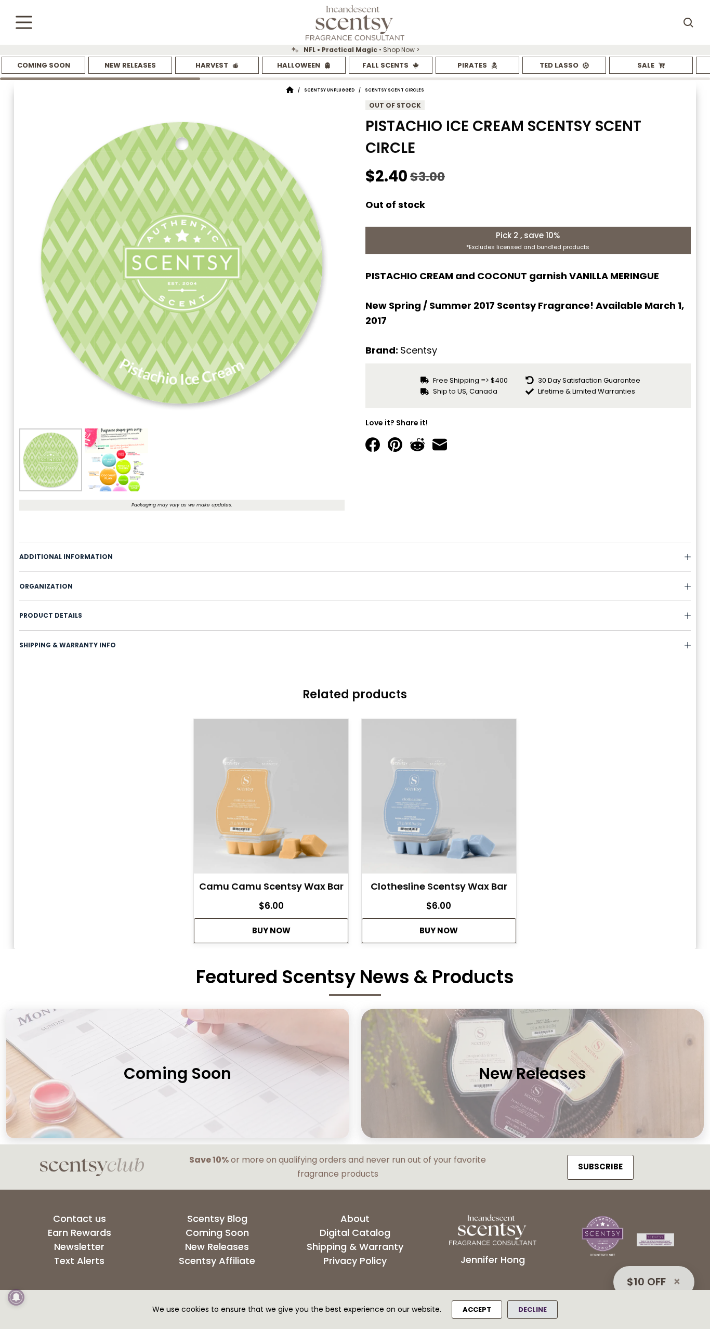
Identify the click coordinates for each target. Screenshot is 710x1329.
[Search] (688, 22)
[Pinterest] (395, 444)
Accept (477, 1309)
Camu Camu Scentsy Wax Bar (271, 886)
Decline (532, 1309)
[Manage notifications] (16, 1297)
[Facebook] (372, 444)
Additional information (66, 556)
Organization (46, 586)
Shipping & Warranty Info (67, 645)
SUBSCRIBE (600, 1166)
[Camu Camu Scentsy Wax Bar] (271, 799)
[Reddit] (417, 444)
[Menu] (24, 22)
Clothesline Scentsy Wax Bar (439, 886)
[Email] (439, 444)
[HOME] (290, 90)
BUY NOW (271, 930)
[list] (355, 50)
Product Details (50, 615)
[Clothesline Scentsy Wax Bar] (439, 799)
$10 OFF (646, 1281)
